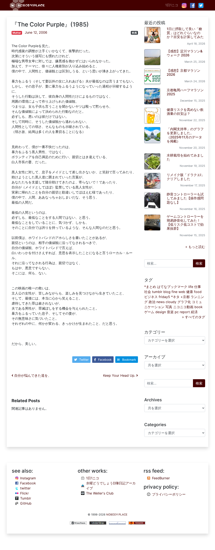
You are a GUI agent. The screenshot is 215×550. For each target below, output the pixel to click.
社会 (147, 292)
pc (177, 312)
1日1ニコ (171, 5)
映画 (134, 32)
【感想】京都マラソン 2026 (183, 72)
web (181, 292)
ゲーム (149, 312)
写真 (168, 307)
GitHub (25, 503)
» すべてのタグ (193, 317)
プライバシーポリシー (169, 494)
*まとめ (150, 287)
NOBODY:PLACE (116, 514)
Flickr (24, 493)
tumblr (157, 292)
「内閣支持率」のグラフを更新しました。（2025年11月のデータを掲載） (185, 135)
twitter (25, 488)
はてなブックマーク (172, 287)
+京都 (185, 297)
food (198, 292)
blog (166, 292)
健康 (189, 292)
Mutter (17, 32)
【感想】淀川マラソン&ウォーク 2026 (184, 53)
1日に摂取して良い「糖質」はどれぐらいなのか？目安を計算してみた (185, 33)
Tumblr (25, 498)
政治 (152, 302)
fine (174, 292)
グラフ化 (184, 302)
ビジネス (151, 297)
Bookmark (129, 359)
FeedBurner (161, 478)
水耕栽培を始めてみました (185, 157)
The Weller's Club (100, 493)
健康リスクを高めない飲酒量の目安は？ (185, 111)
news (160, 302)
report (185, 312)
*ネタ (175, 297)
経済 (194, 312)
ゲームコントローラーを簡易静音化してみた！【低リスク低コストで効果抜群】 (185, 222)
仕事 (197, 287)
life (190, 287)
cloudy (171, 302)
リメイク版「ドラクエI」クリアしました (186, 177)
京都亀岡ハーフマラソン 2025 (185, 92)
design (160, 312)
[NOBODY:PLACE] (28, 5)
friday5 (164, 297)
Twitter (84, 359)
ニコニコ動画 (183, 307)
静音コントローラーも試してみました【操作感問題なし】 (185, 198)
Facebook (105, 359)
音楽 (170, 312)
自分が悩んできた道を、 (32, 375)
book (198, 307)
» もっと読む (195, 247)
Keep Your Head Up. (119, 375)
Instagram (28, 478)
